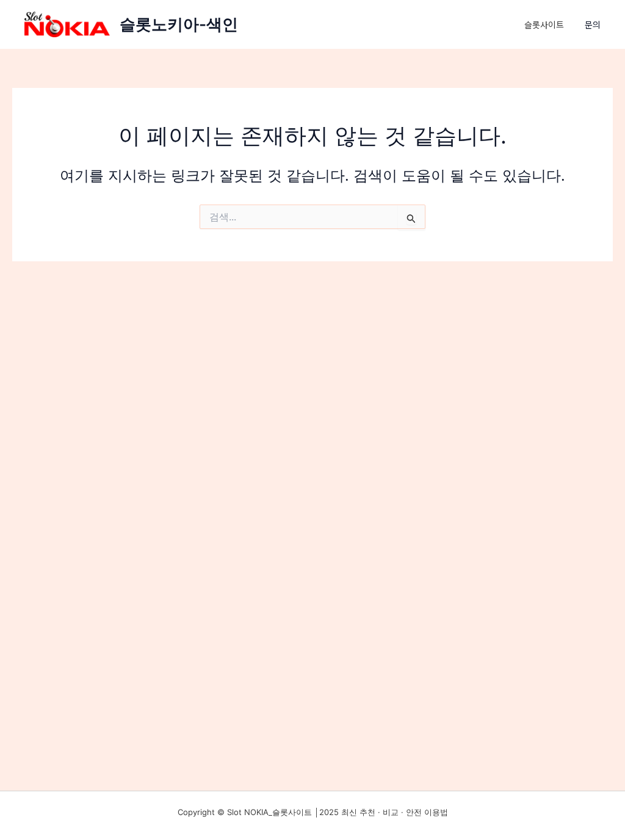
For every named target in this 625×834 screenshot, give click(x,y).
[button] (599, 24)
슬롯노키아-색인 (179, 24)
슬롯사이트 (544, 24)
